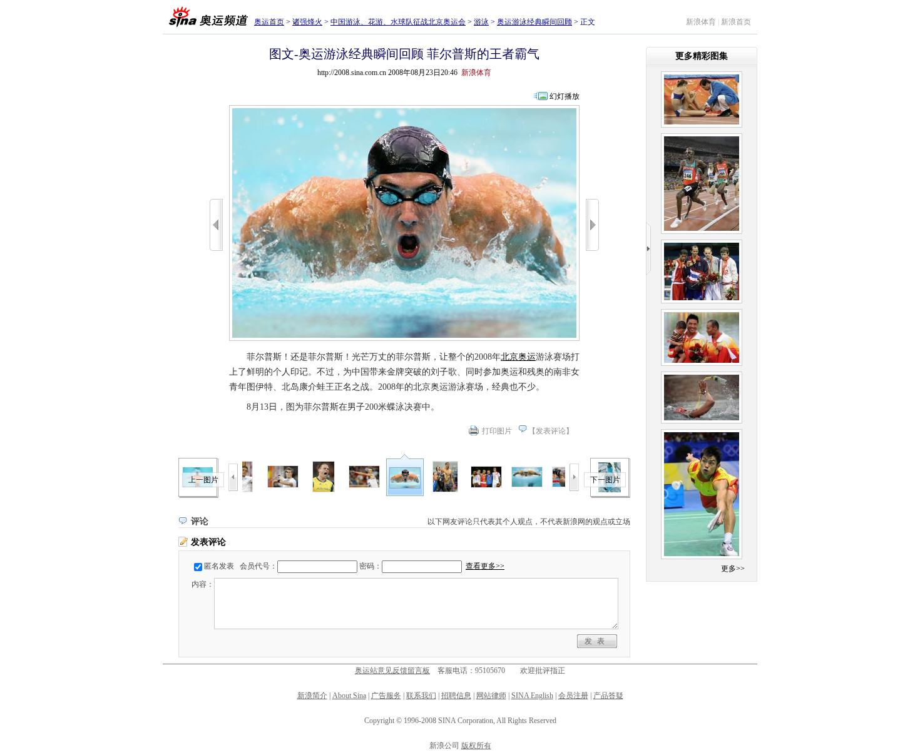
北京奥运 (518, 357)
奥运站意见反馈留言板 (392, 670)
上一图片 (203, 479)
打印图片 (497, 431)
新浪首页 (736, 22)
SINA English (532, 695)
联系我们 (421, 695)
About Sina (349, 695)
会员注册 (573, 695)
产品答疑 (608, 695)
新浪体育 (701, 22)
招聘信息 (456, 695)
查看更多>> (485, 566)
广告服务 (386, 695)
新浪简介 (312, 695)
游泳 (481, 22)
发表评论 (551, 431)
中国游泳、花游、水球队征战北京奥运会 (398, 22)
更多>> (733, 568)
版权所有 (476, 745)
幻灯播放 (564, 96)
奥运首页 (269, 22)
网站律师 (491, 695)
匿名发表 (219, 566)
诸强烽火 (307, 22)
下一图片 (605, 479)
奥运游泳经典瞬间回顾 (534, 22)
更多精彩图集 (701, 56)
